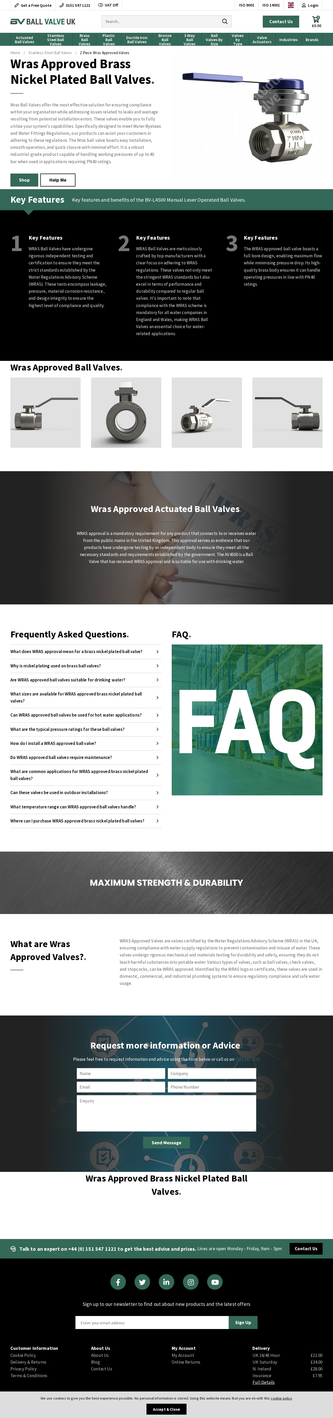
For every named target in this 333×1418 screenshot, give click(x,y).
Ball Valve (42, 21)
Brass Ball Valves (84, 39)
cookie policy (281, 1398)
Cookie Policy (23, 1355)
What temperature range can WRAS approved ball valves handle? (73, 807)
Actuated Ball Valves (24, 39)
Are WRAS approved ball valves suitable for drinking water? (67, 680)
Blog (95, 1362)
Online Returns (186, 1362)
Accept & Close (166, 1409)
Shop (24, 180)
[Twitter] (142, 1282)
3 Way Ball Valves (189, 39)
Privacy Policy (23, 1369)
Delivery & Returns (28, 1362)
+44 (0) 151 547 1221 (92, 1248)
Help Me (57, 180)
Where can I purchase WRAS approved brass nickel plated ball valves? (77, 821)
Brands (312, 39)
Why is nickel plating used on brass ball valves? (55, 666)
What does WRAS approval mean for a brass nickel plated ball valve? (76, 651)
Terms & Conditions (28, 1375)
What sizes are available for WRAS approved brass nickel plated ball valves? (76, 697)
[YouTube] (215, 1282)
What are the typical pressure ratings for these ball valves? (67, 729)
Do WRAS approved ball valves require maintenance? (61, 757)
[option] (45, 413)
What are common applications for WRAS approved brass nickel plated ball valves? (79, 775)
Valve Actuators (262, 39)
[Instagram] (190, 1282)
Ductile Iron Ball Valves (137, 39)
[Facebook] (118, 1282)
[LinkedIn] (166, 1282)
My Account (183, 1355)
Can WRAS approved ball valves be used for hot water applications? (76, 715)
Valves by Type (238, 39)
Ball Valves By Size (214, 39)
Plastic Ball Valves (109, 39)
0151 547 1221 (247, 1059)
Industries (288, 39)
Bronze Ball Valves (164, 39)
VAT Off (111, 5)
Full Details (264, 1382)
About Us (100, 1355)
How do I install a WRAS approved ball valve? (53, 743)
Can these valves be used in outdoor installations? (59, 792)
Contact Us (281, 21)
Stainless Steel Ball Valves (55, 39)
